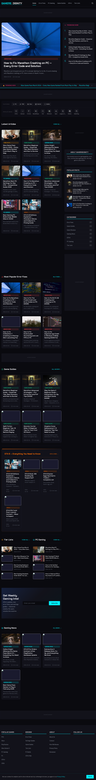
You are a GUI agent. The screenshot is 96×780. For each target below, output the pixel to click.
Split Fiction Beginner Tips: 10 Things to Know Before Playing (9, 429)
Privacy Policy (53, 748)
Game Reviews (79, 230)
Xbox (3, 741)
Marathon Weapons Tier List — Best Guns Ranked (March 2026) (21, 557)
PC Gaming (51, 3)
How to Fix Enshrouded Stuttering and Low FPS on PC (31, 335)
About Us (52, 737)
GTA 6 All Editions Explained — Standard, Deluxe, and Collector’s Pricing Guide (30, 219)
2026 (3, 763)
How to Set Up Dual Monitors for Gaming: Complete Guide (52, 566)
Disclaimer (53, 752)
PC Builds (28, 752)
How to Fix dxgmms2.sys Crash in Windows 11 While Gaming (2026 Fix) (51, 335)
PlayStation (5, 744)
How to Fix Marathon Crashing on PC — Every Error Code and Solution (28, 64)
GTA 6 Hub (29, 756)
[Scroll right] (92, 85)
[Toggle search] (92, 3)
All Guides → (57, 369)
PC (2, 756)
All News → (57, 628)
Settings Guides (30, 741)
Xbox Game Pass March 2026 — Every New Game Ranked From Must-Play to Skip (80, 33)
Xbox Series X (6, 748)
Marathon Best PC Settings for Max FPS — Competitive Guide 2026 (80, 56)
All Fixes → (57, 277)
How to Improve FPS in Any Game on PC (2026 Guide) (52, 574)
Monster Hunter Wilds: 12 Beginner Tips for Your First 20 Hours (30, 429)
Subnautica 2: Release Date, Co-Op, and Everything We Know (51, 652)
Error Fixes (42, 3)
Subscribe (54, 603)
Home (34, 3)
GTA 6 (70, 3)
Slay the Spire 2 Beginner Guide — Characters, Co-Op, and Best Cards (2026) (51, 394)
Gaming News (49, 142)
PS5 (3, 737)
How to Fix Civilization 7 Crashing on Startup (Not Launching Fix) (10, 335)
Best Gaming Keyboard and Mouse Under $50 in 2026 (21, 566)
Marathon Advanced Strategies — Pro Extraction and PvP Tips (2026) (51, 184)
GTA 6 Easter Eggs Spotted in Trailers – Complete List (49, 477)
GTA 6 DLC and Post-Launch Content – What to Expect (12, 513)
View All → (57, 124)
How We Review (54, 744)
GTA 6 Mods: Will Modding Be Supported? (30, 476)
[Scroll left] (18, 85)
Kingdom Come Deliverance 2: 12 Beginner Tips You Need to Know (51, 429)
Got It (90, 776)
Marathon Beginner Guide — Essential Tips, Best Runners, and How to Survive (80, 41)
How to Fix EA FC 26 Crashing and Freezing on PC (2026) (51, 301)
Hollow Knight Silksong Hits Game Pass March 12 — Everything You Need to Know (80, 49)
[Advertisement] (32, 254)
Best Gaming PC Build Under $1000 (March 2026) (10, 217)
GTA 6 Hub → (54, 454)
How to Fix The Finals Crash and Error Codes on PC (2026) (30, 301)
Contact (52, 741)
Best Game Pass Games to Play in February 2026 (9, 687)
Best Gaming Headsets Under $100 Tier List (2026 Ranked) (21, 574)
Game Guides (61, 3)
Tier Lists (77, 3)
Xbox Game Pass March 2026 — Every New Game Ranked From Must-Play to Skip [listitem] (49, 85)
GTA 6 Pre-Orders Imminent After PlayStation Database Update (30, 652)
